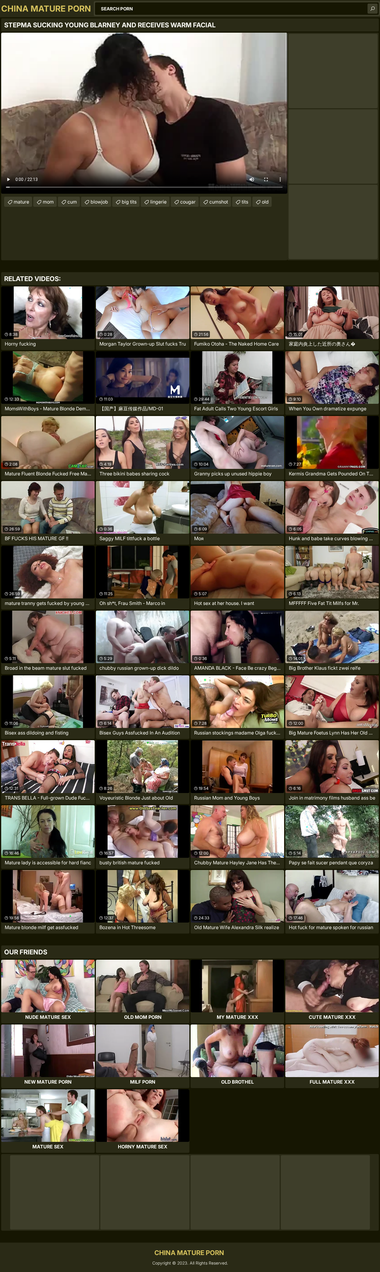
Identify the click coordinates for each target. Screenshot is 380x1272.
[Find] (373, 9)
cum (72, 202)
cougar (188, 202)
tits (245, 202)
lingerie (158, 202)
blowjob (99, 202)
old (265, 202)
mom (48, 202)
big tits (129, 202)
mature (21, 202)
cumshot (218, 202)
